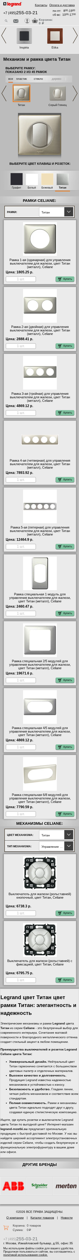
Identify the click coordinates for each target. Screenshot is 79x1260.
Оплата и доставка (62, 5)
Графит (16, 188)
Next (75, 35)
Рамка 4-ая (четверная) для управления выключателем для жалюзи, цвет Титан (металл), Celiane (40, 464)
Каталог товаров (42, 1217)
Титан (21, 105)
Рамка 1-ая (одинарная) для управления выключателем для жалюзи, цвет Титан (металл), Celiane (39, 263)
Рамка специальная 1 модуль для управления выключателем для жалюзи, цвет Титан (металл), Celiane (40, 598)
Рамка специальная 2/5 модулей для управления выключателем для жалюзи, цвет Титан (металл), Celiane (40, 664)
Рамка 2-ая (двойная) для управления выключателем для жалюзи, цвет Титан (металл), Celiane (40, 330)
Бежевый (47, 188)
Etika (55, 47)
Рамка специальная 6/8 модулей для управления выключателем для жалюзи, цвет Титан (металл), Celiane (40, 798)
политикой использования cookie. (25, 1255)
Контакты (41, 5)
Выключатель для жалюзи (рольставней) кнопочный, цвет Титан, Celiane (40, 895)
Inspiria (24, 47)
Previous (3, 35)
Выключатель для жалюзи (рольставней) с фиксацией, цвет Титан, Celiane (39, 962)
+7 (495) (20, 13)
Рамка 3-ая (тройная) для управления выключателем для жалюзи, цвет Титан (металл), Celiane (40, 397)
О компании (15, 1217)
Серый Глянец (57, 105)
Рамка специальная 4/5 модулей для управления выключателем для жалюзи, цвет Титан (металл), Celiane (40, 731)
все (10, 78)
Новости (67, 1217)
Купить (67, 279)
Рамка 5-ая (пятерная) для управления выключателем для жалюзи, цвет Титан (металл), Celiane (40, 531)
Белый (32, 188)
